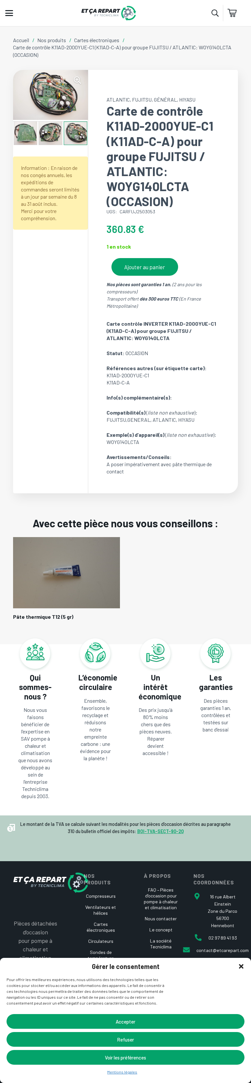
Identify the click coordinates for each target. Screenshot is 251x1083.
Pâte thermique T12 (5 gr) (43, 617)
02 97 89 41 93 (223, 938)
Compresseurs (101, 896)
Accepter (125, 1022)
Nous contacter (161, 918)
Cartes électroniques (96, 40)
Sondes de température (101, 955)
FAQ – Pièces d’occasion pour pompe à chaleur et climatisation (161, 898)
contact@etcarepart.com (222, 950)
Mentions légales (122, 1072)
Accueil (21, 40)
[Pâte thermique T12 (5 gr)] (66, 572)
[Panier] (234, 13)
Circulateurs (100, 941)
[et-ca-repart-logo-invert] (50, 883)
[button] (241, 966)
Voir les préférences (125, 1057)
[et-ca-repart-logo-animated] (108, 13)
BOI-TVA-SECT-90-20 (160, 831)
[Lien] (35, 735)
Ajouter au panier (144, 267)
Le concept (161, 929)
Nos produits (51, 40)
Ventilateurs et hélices (100, 910)
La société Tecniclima (161, 943)
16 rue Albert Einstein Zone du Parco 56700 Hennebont (222, 911)
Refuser (125, 1039)
